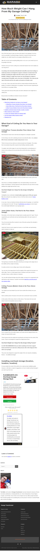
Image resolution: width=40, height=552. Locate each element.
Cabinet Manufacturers (24, 513)
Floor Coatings (3, 513)
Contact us (22, 532)
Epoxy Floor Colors (24, 519)
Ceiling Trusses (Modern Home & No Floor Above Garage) (19, 107)
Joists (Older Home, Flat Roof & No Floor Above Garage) (18, 106)
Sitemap (22, 528)
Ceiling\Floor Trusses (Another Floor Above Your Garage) (19, 104)
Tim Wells (18, 15)
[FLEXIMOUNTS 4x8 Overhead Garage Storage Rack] (31, 389)
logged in (9, 456)
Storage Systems (4, 517)
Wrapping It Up (8, 117)
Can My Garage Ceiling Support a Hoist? (14, 115)
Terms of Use (30, 547)
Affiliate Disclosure (36, 547)
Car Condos (3, 521)
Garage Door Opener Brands (25, 517)
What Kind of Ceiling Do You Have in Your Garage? (16, 102)
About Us (22, 526)
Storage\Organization (20, 17)
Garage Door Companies (25, 515)
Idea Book (2, 526)
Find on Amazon (10, 397)
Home (2, 528)
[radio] (8, 410)
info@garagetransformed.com (20, 539)
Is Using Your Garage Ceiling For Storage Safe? (15, 113)
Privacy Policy (24, 547)
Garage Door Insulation (5, 519)
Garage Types (23, 511)
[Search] (16, 466)
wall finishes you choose (24, 204)
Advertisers (22, 534)
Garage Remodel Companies (6, 511)
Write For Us (23, 530)
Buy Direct (10, 401)
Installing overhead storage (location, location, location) (17, 109)
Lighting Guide (3, 515)
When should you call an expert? (12, 111)
